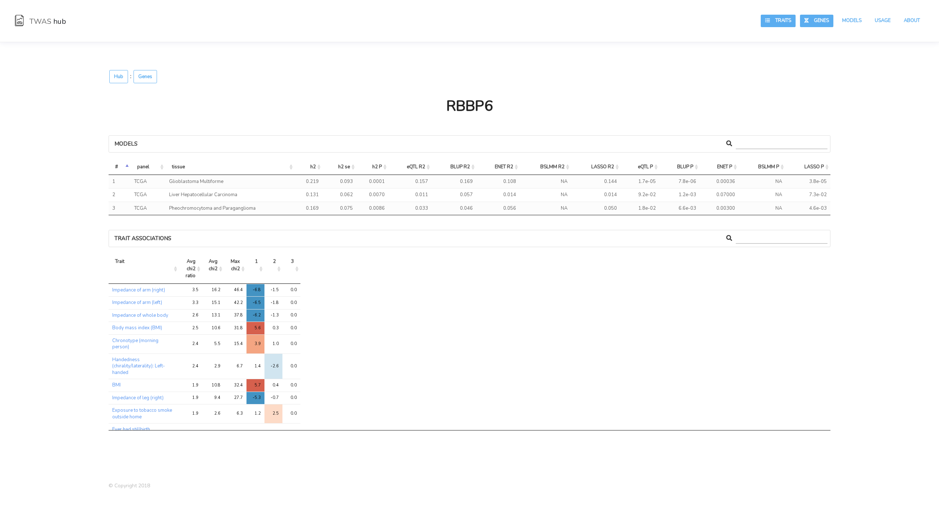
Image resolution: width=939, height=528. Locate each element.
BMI (116, 385)
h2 (313, 167)
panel (143, 167)
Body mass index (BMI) (137, 327)
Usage (883, 20)
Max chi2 (236, 265)
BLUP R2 (460, 167)
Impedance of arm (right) (138, 290)
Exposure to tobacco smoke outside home (142, 413)
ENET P (724, 167)
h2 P (377, 167)
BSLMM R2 (552, 167)
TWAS (47, 21)
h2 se (344, 167)
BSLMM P (768, 167)
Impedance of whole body (140, 315)
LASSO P (814, 167)
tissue (178, 167)
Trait (119, 261)
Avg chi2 (214, 265)
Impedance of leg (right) (138, 398)
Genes (818, 20)
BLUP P (685, 167)
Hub (118, 76)
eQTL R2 (416, 167)
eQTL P (645, 167)
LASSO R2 (602, 167)
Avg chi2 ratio (191, 268)
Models (852, 20)
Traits (780, 20)
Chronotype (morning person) (135, 344)
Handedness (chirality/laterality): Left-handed (138, 366)
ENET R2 (504, 167)
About (912, 20)
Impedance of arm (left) (137, 302)
